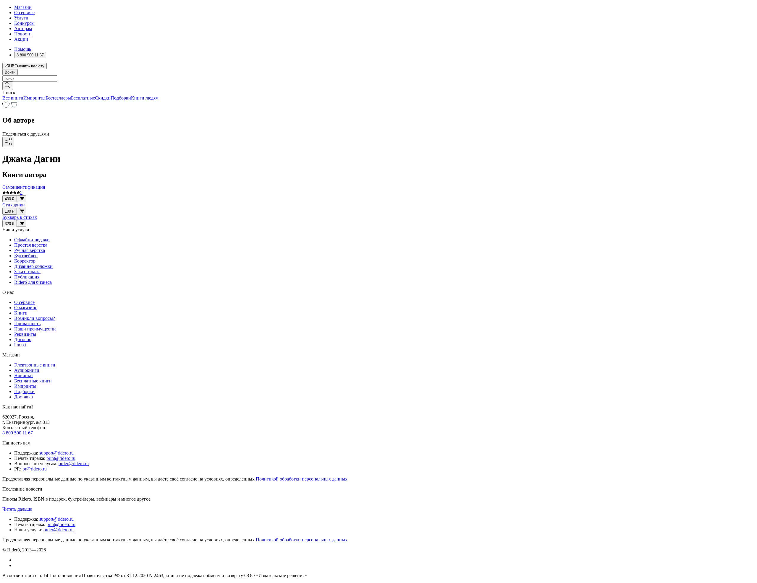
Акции (21, 39)
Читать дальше (17, 509)
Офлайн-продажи (32, 239)
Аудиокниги (26, 370)
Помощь (22, 49)
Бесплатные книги (33, 380)
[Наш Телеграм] (16, 565)
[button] (378, 85)
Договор (22, 339)
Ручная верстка (29, 250)
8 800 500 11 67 (17, 432)
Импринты (34, 97)
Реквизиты (25, 334)
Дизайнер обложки (33, 266)
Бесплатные (83, 97)
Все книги (12, 97)
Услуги (21, 17)
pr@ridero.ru (34, 468)
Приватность (27, 323)
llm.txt (20, 344)
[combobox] (378, 78)
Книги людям (144, 97)
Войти (10, 72)
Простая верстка (30, 244)
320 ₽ (9, 224)
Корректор (24, 260)
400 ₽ (9, 199)
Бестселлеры (58, 97)
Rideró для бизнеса (33, 282)
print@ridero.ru (60, 458)
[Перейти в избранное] (5, 106)
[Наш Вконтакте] (17, 559)
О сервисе (24, 12)
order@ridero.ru (74, 463)
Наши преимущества (35, 328)
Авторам (23, 28)
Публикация (26, 276)
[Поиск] (7, 86)
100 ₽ (9, 211)
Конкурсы (24, 23)
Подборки (121, 97)
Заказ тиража (27, 271)
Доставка (23, 396)
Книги (21, 312)
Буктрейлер (26, 255)
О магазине (25, 307)
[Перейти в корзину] (13, 106)
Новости (23, 33)
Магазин (23, 7)
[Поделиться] (8, 142)
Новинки (23, 375)
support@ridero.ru (56, 452)
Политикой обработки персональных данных (301, 478)
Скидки (103, 97)
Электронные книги (34, 364)
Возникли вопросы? (34, 318)
